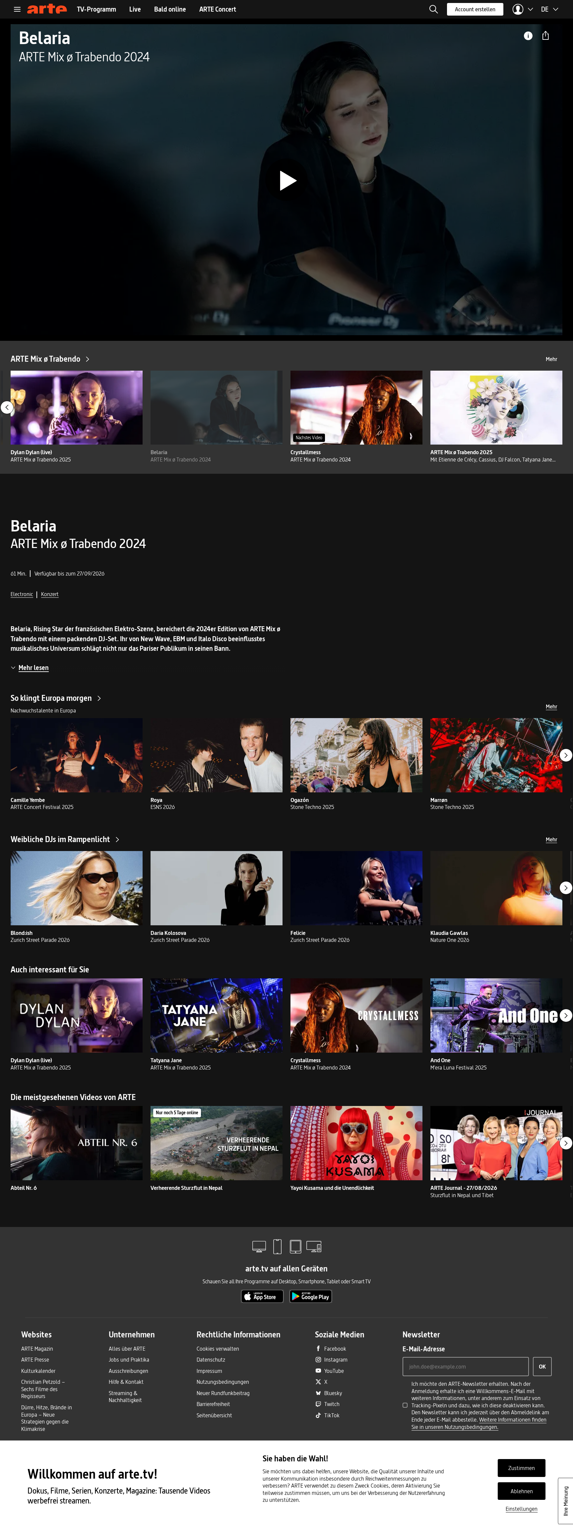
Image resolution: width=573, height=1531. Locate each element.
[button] (433, 9)
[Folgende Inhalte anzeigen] (566, 755)
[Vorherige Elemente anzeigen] (7, 407)
